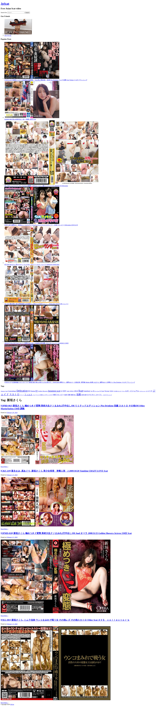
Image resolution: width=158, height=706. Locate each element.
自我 (82, 394)
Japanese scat (54, 391)
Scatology (86, 391)
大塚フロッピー (58, 395)
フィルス (28, 394)
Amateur (3, 391)
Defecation (22, 390)
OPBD (68, 391)
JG (61, 391)
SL (94, 391)
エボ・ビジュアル (132, 391)
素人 (75, 394)
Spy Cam (97, 391)
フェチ (34, 394)
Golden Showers (42, 391)
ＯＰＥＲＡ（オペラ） (94, 395)
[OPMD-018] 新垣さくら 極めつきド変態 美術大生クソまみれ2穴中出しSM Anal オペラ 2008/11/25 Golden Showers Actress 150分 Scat (66, 533)
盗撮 (72, 394)
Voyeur (107, 391)
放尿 (65, 394)
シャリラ (149, 391)
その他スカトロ (117, 391)
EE (29, 391)
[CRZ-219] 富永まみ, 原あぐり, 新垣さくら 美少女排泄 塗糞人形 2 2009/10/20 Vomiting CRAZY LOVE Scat (54, 471)
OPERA (72, 391)
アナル (123, 391)
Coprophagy (12, 391)
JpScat (5, 3)
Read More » (4, 466)
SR (100, 391)
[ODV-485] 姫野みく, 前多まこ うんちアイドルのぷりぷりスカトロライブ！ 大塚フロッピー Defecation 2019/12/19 (41, 225)
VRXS (111, 391)
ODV (64, 391)
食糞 (85, 394)
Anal (6, 391)
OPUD (76, 391)
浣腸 (68, 394)
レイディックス (47, 394)
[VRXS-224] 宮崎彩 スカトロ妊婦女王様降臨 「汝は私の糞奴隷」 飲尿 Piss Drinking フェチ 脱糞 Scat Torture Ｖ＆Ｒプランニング (45, 80)
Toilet (102, 391)
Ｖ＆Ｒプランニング (107, 394)
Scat (80, 390)
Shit (92, 391)
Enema (33, 391)
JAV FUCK (7, 35)
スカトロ (14, 394)
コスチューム (142, 391)
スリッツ (22, 394)
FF (36, 391)
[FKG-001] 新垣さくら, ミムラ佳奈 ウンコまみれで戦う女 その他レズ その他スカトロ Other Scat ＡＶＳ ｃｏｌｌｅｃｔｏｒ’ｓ (65, 620)
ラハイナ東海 (39, 394)
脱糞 (79, 394)
